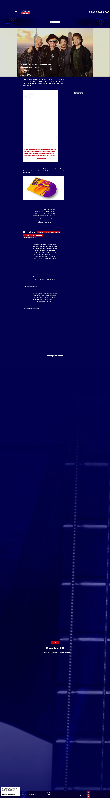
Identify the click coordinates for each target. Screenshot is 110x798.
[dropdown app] (103, 12)
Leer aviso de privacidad (7, 794)
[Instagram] (94, 12)
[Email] (106, 12)
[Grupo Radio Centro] (101, 12)
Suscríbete (55, 643)
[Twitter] (91, 12)
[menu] (16, 12)
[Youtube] (96, 12)
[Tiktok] (99, 12)
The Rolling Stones (41, 158)
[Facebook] (89, 12)
